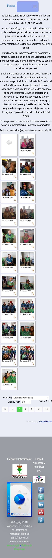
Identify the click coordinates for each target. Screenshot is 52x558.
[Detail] (33, 153)
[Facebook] (41, 489)
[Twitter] (41, 497)
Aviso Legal (13, 545)
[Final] (46, 409)
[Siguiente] (38, 409)
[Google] (41, 519)
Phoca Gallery (45, 421)
